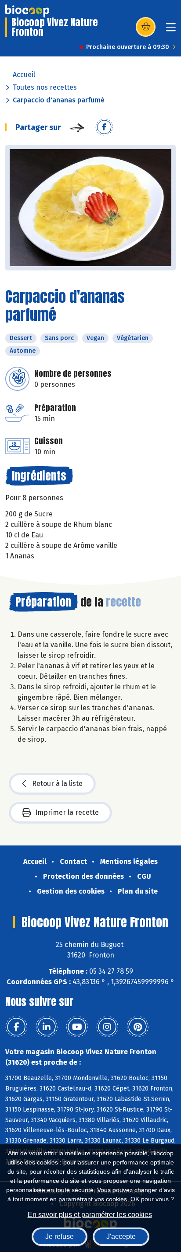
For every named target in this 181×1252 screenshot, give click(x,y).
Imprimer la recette (67, 812)
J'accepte (121, 1236)
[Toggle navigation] (171, 30)
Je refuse (59, 1236)
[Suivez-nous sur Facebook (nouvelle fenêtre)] (16, 1027)
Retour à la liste (57, 783)
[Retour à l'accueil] (27, 11)
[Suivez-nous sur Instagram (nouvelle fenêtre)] (107, 1027)
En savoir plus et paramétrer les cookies (90, 1214)
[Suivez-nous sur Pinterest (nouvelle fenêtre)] (137, 1027)
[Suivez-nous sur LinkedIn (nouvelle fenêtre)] (47, 1027)
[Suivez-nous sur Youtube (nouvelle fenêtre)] (77, 1027)
